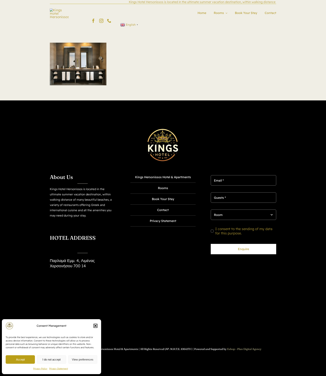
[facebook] (93, 21)
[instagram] (101, 21)
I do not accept (51, 359)
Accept (20, 359)
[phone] (109, 21)
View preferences (82, 359)
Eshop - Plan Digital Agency (244, 349)
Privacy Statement (58, 368)
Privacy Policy (40, 368)
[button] (95, 326)
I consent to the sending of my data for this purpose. (243, 231)
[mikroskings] (59, 10)
